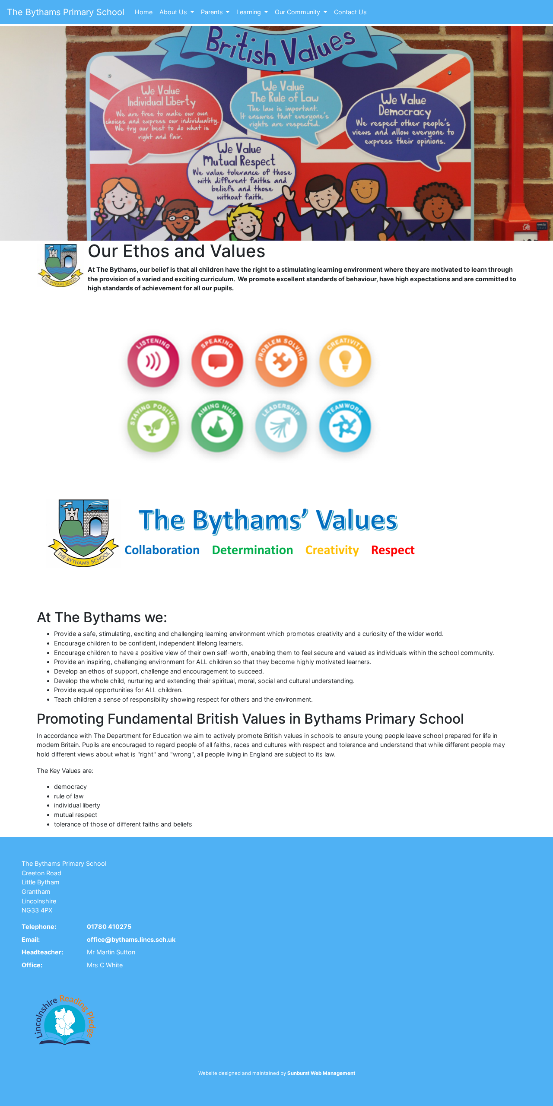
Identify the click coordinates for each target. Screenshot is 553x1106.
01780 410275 (109, 926)
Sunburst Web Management (321, 1073)
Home (144, 12)
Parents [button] (213, 12)
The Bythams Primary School (65, 12)
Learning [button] (249, 12)
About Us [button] (174, 12)
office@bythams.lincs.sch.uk (131, 939)
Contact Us (350, 12)
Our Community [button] (298, 12)
